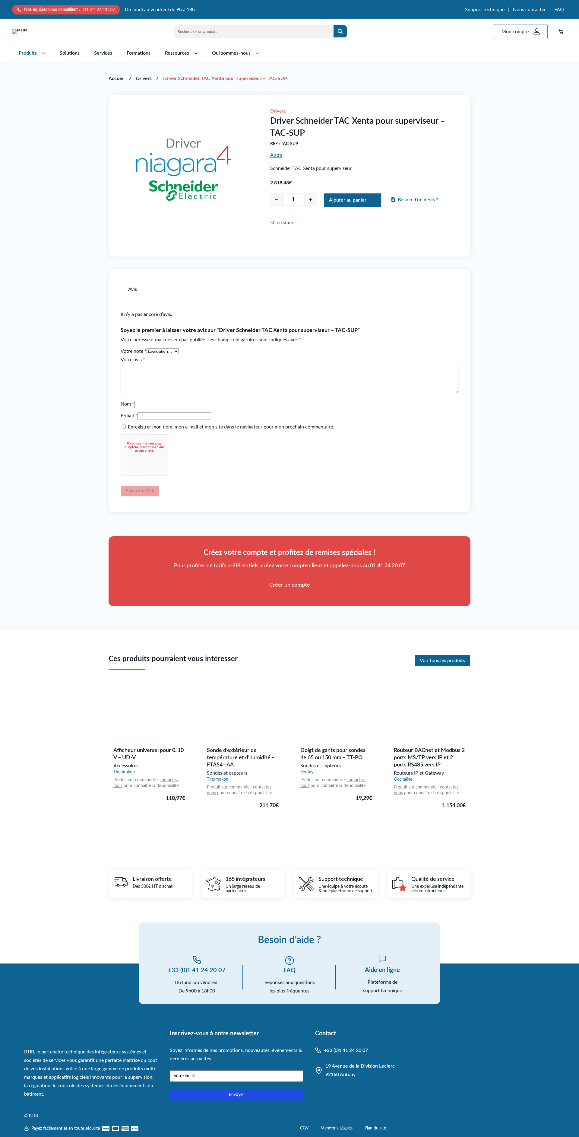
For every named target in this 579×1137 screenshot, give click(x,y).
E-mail (129, 415)
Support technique (485, 9)
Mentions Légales (337, 1128)
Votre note (134, 351)
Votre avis (133, 359)
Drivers (144, 78)
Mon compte (515, 31)
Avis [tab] (132, 289)
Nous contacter (529, 9)
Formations (138, 53)
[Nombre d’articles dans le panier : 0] (561, 32)
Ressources (177, 53)
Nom (127, 404)
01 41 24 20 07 (99, 9)
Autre (276, 155)
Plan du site (375, 1128)
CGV (304, 1128)
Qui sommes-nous (231, 53)
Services (103, 53)
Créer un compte (289, 585)
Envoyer (236, 1095)
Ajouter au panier (347, 200)
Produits (28, 53)
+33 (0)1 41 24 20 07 (197, 970)
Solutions (70, 53)
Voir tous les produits (442, 660)
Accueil (117, 78)
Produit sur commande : (136, 780)
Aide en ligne (382, 970)
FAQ (559, 9)
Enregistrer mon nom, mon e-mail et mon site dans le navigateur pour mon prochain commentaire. (231, 427)
